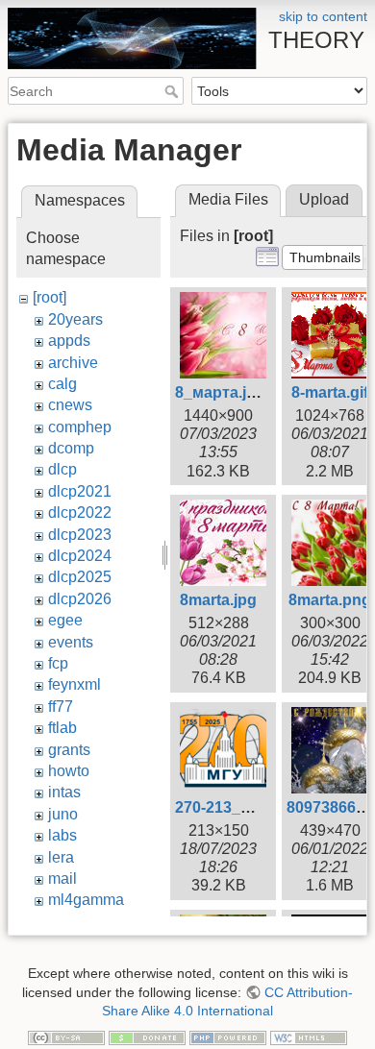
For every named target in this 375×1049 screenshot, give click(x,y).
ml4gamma (86, 899)
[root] (49, 297)
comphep (80, 427)
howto (68, 771)
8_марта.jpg (220, 392)
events (70, 642)
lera (61, 857)
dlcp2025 (80, 577)
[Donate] (147, 1036)
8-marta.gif (329, 392)
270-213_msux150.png (257, 807)
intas (64, 792)
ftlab (62, 728)
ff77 (60, 706)
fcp (58, 663)
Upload (324, 199)
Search (173, 91)
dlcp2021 (80, 491)
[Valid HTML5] (308, 1036)
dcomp (71, 448)
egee (65, 620)
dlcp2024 (80, 556)
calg (62, 384)
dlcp (62, 469)
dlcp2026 (80, 599)
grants (69, 750)
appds (69, 340)
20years (75, 319)
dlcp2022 (80, 512)
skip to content (323, 16)
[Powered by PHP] (227, 1036)
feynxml (74, 684)
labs (62, 835)
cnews (70, 405)
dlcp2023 (80, 534)
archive (73, 362)
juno (63, 814)
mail (62, 878)
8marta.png (329, 600)
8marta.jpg (218, 600)
